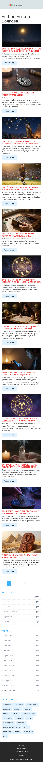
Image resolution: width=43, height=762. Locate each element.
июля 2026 (21, 641)
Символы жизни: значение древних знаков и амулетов (19, 556)
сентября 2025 (21, 690)
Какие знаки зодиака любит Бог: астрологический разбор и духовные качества (21, 281)
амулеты (21, 602)
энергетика (28, 732)
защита (27, 709)
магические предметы (11, 727)
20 (34, 583)
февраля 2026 (21, 665)
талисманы (7, 718)
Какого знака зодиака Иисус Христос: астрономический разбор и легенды (21, 50)
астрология (21, 597)
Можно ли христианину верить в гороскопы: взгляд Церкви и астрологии (18, 373)
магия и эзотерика (21, 612)
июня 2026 (21, 646)
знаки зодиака (32, 704)
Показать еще (9, 63)
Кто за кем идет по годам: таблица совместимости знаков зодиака (19, 420)
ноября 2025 (21, 680)
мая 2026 (21, 650)
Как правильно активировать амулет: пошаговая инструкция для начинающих (21, 512)
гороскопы (21, 617)
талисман (19, 718)
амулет (15, 713)
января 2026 (21, 670)
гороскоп (6, 709)
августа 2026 (21, 636)
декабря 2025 (21, 675)
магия (26, 727)
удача (29, 718)
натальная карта (28, 713)
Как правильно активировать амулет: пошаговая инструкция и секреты (21, 466)
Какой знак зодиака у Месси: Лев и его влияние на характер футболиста (21, 188)
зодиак (17, 732)
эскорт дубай (21, 748)
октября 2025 (21, 685)
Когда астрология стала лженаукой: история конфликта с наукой (20, 327)
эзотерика (7, 732)
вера (5, 736)
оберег (6, 713)
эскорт (21, 755)
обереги (21, 607)
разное (21, 622)
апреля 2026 (21, 655)
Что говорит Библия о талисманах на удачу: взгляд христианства (21, 235)
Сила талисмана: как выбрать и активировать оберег (18, 94)
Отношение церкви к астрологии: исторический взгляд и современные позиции (20, 142)
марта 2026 (21, 660)
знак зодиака (8, 723)
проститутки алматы (21, 752)
